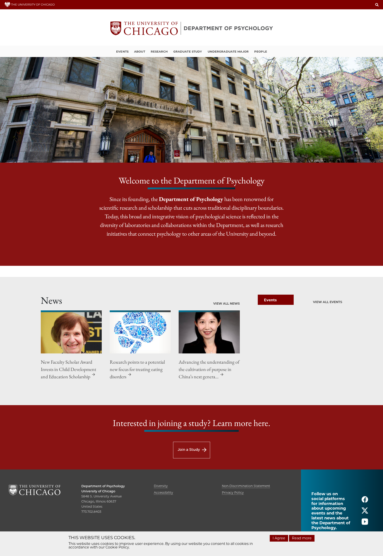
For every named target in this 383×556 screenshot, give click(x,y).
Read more (302, 538)
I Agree (279, 538)
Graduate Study (187, 51)
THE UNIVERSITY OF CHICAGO (32, 4)
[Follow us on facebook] (365, 501)
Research (159, 51)
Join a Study (189, 450)
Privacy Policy (233, 493)
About (139, 51)
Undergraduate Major (228, 51)
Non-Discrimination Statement (246, 486)
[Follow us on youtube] (365, 523)
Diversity (161, 486)
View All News (226, 304)
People (260, 51)
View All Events (327, 302)
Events (122, 51)
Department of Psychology (103, 486)
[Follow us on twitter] (365, 512)
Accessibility (163, 493)
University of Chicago (98, 491)
